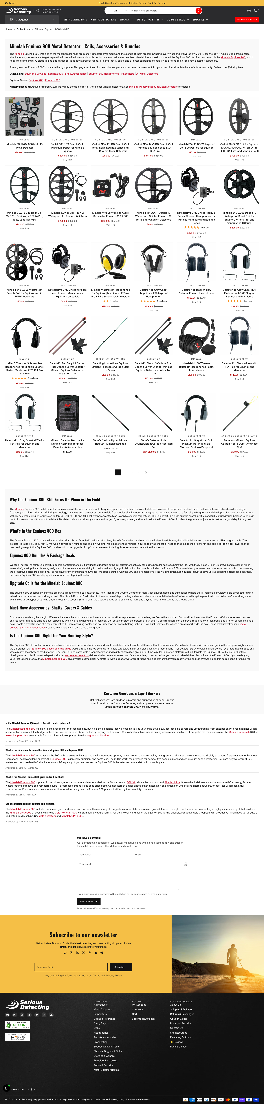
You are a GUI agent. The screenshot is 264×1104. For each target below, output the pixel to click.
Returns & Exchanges (182, 1014)
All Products (101, 1004)
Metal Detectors (103, 1009)
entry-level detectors (77, 655)
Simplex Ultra (172, 782)
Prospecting (101, 1041)
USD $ (21, 1089)
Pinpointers (127, 73)
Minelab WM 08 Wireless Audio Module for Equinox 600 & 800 (110, 214)
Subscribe (119, 967)
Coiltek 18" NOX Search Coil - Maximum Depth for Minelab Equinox (67, 148)
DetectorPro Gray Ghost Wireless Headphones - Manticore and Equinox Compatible (67, 293)
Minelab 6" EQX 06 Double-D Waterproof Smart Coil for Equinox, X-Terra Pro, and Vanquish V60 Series (239, 217)
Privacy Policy (114, 975)
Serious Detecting (23, 1099)
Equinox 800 (58, 758)
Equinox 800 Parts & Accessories (67, 73)
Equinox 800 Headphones (104, 73)
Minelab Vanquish (239, 732)
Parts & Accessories (105, 1037)
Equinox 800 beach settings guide (51, 648)
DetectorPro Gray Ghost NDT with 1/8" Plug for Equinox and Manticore (24, 444)
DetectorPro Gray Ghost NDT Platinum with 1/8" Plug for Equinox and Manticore (239, 293)
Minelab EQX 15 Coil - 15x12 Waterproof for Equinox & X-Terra (67, 214)
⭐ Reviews (176, 1041)
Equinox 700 (36, 80)
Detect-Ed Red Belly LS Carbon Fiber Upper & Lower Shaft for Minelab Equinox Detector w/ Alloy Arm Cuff (67, 368)
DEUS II (131, 782)
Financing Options (180, 1037)
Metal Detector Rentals (106, 1069)
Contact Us (176, 1027)
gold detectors (47, 815)
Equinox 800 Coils (35, 73)
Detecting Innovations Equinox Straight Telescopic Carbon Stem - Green (110, 367)
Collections (23, 29)
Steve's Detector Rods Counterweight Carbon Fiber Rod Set (153, 444)
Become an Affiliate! (143, 1018)
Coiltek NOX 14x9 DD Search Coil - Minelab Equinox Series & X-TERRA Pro (153, 148)
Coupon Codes (178, 1018)
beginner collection (97, 735)
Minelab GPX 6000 (20, 812)
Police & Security (103, 1065)
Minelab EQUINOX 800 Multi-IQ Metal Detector (25, 146)
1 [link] (117, 472)
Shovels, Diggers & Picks (108, 1051)
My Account (139, 1004)
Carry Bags (100, 1023)
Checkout (137, 1009)
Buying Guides (178, 1046)
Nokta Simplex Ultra (17, 735)
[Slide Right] (178, 3)
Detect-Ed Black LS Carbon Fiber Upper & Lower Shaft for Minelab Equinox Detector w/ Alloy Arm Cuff (153, 368)
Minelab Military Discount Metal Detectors (153, 86)
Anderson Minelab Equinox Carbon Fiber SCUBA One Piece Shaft (239, 444)
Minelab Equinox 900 (233, 57)
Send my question (88, 901)
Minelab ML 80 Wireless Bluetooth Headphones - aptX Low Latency (196, 367)
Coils (97, 1027)
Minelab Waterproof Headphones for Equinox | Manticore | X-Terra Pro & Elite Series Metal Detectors (110, 293)
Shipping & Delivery (181, 1009)
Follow (12, 3)
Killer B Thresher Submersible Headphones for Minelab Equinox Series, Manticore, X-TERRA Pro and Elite (24, 368)
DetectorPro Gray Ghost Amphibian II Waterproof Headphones (153, 293)
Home (8, 29)
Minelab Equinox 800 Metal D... (53, 29)
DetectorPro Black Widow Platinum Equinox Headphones (196, 291)
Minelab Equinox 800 (22, 728)
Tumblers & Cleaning (105, 1060)
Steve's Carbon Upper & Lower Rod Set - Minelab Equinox (110, 442)
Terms (96, 975)
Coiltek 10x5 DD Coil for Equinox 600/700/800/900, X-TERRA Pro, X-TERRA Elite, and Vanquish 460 (239, 148)
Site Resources (178, 1032)
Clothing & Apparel (104, 1055)
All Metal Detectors (147, 73)
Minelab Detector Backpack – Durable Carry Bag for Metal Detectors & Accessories (67, 444)
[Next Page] (146, 472)
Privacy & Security (180, 1023)
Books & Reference (104, 1018)
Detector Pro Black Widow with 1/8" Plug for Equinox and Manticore (239, 367)
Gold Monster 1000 (66, 812)
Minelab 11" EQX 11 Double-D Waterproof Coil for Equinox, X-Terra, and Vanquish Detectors (153, 216)
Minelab (19, 53)
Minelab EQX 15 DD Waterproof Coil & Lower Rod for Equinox (196, 146)
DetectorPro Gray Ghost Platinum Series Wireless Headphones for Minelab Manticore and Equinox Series (196, 217)
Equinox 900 (52, 80)
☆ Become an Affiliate (247, 19)
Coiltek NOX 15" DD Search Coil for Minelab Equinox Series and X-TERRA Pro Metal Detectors (110, 148)
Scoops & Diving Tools (106, 1046)
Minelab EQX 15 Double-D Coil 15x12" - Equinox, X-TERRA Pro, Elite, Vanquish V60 (24, 216)
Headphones (101, 1032)
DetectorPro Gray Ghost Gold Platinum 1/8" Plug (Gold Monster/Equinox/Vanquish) (196, 444)
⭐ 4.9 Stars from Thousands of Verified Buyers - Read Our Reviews (132, 3)
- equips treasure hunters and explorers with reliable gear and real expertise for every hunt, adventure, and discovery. (91, 1099)
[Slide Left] (85, 3)
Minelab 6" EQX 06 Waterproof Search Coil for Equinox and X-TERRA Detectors (24, 293)
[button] (199, 11)
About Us (175, 1004)
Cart (134, 1014)
